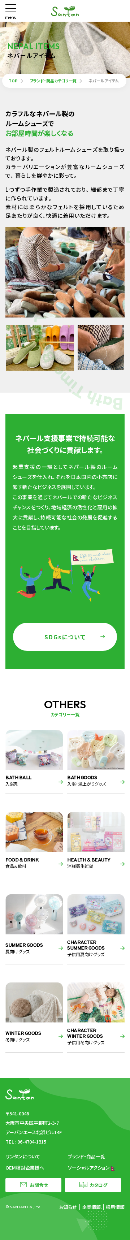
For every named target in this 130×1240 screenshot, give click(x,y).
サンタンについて (22, 1156)
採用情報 (115, 1207)
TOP (13, 80)
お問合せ (39, 1184)
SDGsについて (65, 636)
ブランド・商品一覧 (86, 1156)
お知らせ (68, 1207)
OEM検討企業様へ (24, 1167)
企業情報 (91, 1207)
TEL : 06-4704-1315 (25, 1141)
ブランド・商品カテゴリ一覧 (53, 80)
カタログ (98, 1184)
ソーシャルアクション (89, 1167)
